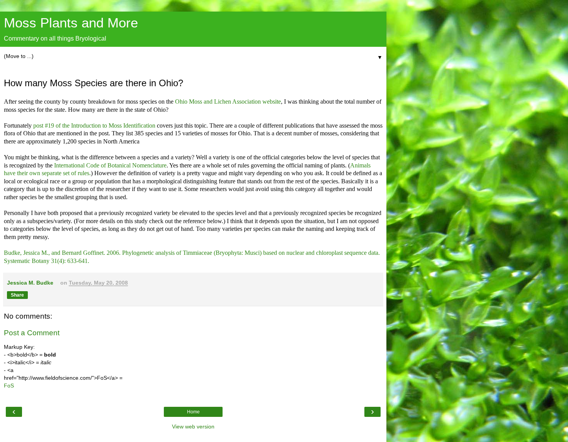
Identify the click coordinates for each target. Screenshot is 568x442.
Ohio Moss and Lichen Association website (228, 101)
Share (17, 295)
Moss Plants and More (71, 22)
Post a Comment (32, 333)
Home (193, 412)
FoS (9, 385)
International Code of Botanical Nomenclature (110, 165)
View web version (193, 426)
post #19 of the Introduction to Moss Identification (94, 125)
